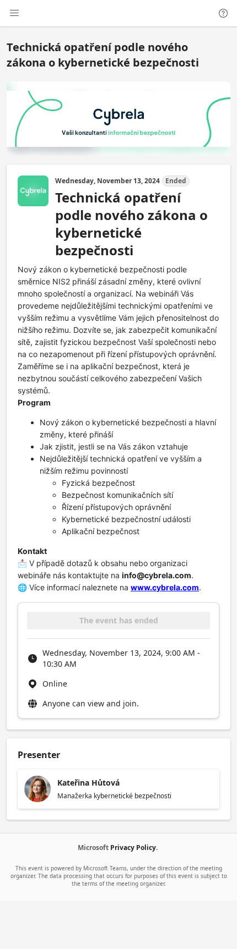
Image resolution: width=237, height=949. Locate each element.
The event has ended (118, 620)
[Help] (223, 13)
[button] (118, 789)
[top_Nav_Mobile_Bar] (14, 13)
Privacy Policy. (134, 847)
